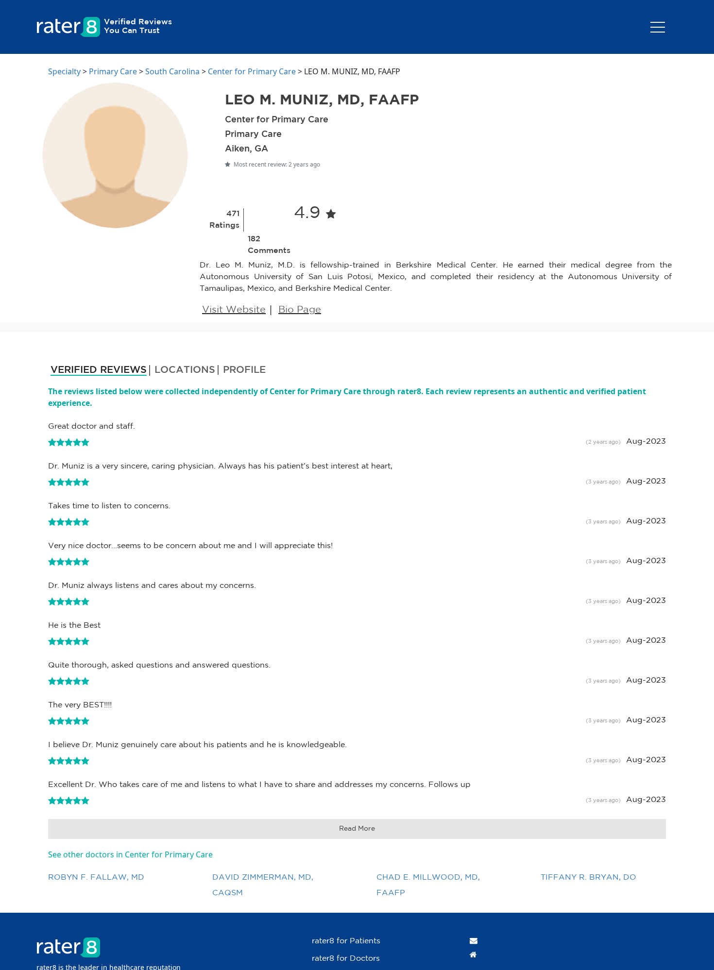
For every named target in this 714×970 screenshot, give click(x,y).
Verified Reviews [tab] (99, 370)
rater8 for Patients (346, 941)
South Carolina (172, 71)
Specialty (64, 71)
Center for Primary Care (252, 71)
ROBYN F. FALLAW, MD (96, 877)
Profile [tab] (244, 370)
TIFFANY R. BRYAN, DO (588, 877)
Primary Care (113, 71)
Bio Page (299, 309)
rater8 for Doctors (346, 958)
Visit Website (234, 309)
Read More (357, 829)
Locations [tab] (184, 370)
